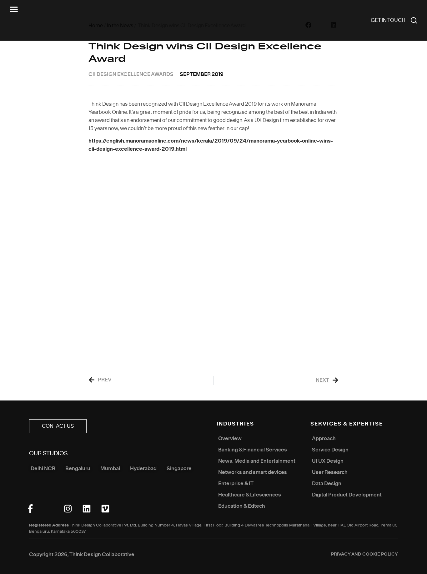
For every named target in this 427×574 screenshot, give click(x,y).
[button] (13, 9)
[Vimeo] (105, 508)
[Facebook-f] (30, 508)
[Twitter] (49, 508)
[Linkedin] (86, 508)
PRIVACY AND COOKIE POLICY (364, 554)
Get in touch (388, 20)
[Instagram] (67, 508)
